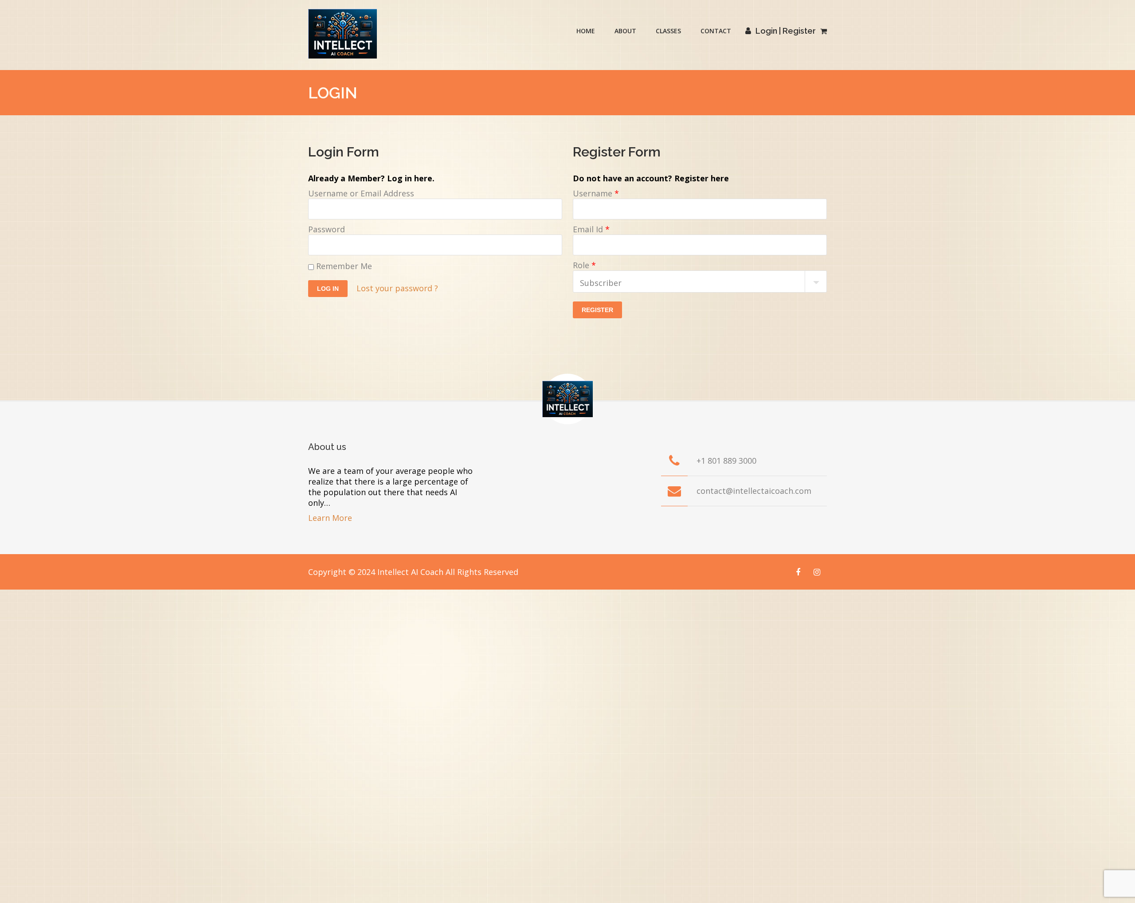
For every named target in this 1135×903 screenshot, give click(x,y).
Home (585, 31)
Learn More (330, 517)
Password (326, 229)
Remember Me (343, 266)
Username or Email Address (361, 193)
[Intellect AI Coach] (342, 34)
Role (584, 265)
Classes (668, 31)
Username (596, 193)
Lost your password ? (397, 288)
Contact (716, 31)
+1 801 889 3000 (726, 460)
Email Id (591, 229)
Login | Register (785, 30)
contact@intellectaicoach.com (754, 490)
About (625, 31)
